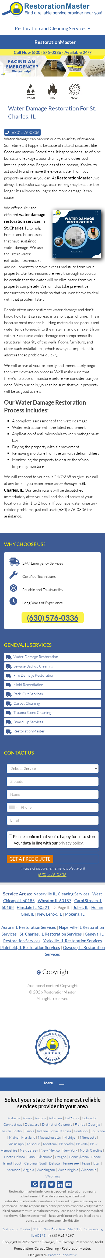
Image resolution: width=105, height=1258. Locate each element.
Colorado (89, 1118)
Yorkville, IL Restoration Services (72, 940)
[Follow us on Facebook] (42, 1184)
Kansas (65, 1131)
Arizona (40, 1118)
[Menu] (61, 1084)
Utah (96, 1163)
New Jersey (29, 1150)
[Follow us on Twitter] (51, 1184)
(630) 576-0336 (52, 617)
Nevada (82, 1144)
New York (69, 1150)
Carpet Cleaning (26, 703)
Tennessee (70, 1163)
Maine (14, 1137)
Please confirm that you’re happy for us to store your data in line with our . (54, 839)
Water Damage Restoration (35, 656)
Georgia (94, 1124)
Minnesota (88, 1137)
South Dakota (49, 1163)
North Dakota (14, 1157)
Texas (86, 1163)
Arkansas (55, 1118)
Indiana (42, 1131)
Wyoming (53, 1176)
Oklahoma (44, 1157)
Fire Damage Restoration (33, 675)
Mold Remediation (28, 684)
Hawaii (6, 1131)
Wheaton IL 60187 (54, 900)
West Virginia (68, 1169)
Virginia (28, 1169)
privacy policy (70, 842)
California (72, 1118)
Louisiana (98, 1131)
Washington (46, 1169)
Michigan (70, 1137)
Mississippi (16, 1144)
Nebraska (66, 1144)
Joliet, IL (80, 907)
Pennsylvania (79, 1157)
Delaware (32, 1124)
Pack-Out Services (28, 693)
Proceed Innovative (62, 1255)
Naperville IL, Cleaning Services (61, 893)
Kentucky (81, 1131)
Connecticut (13, 1124)
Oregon (60, 1157)
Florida (80, 1124)
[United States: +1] (13, 807)
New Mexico (50, 1150)
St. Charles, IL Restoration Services (51, 934)
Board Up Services (28, 722)
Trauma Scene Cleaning (32, 712)
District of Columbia (57, 1124)
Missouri (33, 1144)
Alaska (27, 1118)
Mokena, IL (75, 914)
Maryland (28, 1137)
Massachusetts (49, 1137)
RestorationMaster (29, 731)
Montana (50, 1144)
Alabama (14, 1118)
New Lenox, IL (49, 914)
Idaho (17, 1131)
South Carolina (26, 1163)
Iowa (54, 1131)
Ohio (31, 1157)
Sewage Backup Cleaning (33, 666)
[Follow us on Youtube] (68, 1184)
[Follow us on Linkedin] (60, 1184)
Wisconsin (88, 1169)
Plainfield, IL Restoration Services (30, 947)
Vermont (13, 1169)
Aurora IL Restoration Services (28, 927)
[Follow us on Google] (34, 1184)
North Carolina (91, 1150)
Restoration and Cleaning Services (51, 28)
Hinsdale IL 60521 (33, 907)
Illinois (29, 1131)
